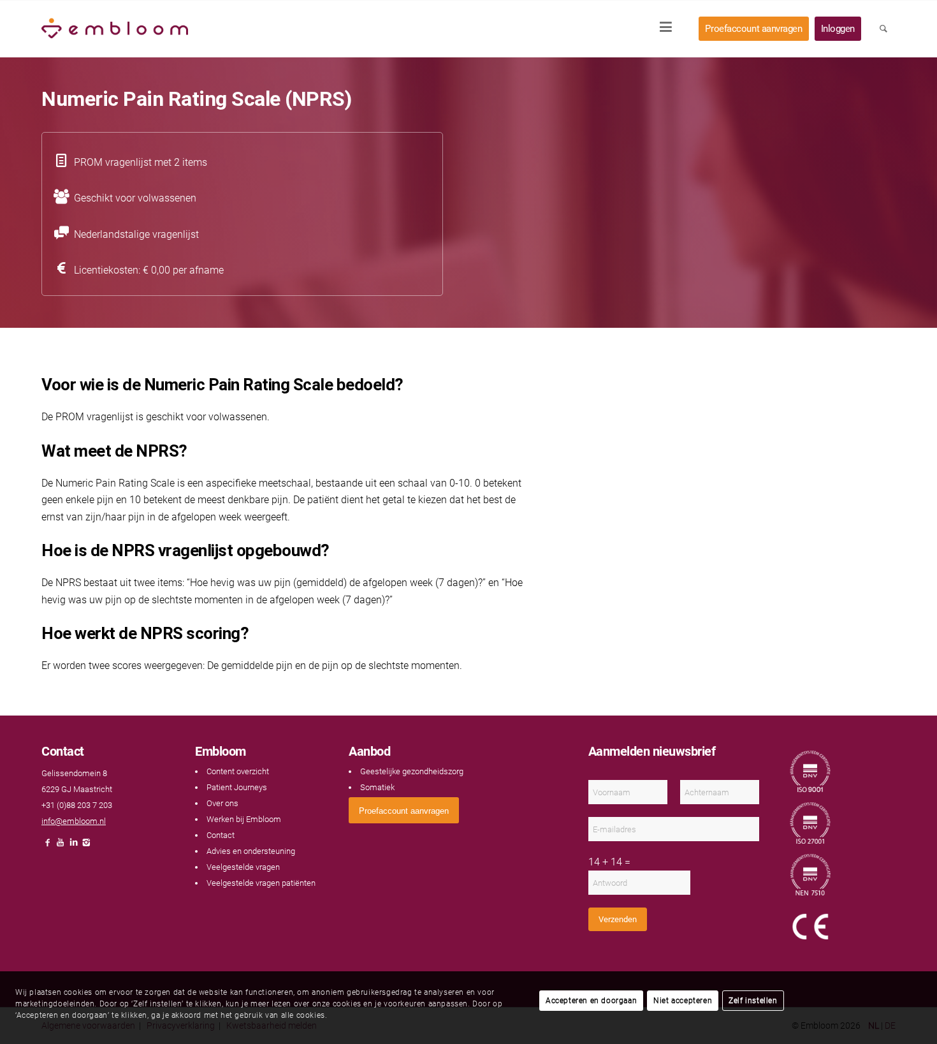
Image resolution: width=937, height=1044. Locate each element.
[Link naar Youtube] (60, 846)
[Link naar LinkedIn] (73, 846)
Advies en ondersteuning (251, 851)
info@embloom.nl (73, 821)
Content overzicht (238, 771)
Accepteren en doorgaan (591, 1000)
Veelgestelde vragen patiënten (261, 883)
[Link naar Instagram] (86, 846)
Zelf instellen (753, 1000)
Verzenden (618, 919)
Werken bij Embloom (244, 819)
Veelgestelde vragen (243, 867)
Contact (221, 835)
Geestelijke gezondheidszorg (411, 771)
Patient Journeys (237, 787)
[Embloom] (114, 29)
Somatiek (377, 787)
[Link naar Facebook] (47, 846)
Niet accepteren (682, 1000)
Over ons (222, 803)
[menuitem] (669, 29)
